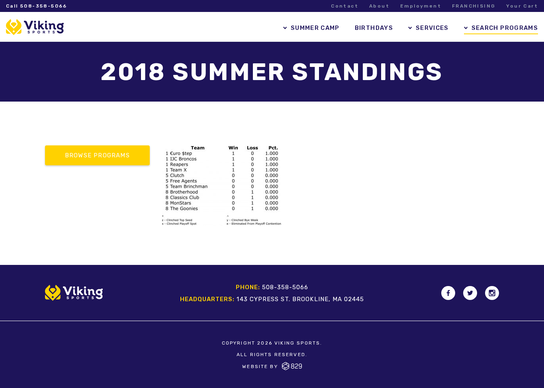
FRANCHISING (473, 6)
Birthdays (374, 27)
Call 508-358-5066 (36, 6)
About (379, 6)
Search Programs (505, 27)
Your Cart (522, 6)
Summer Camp (315, 27)
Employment (420, 6)
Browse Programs (97, 155)
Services (432, 27)
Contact (344, 6)
